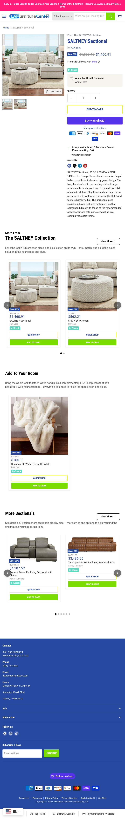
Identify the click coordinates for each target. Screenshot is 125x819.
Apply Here (81, 82)
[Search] (110, 16)
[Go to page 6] (69, 614)
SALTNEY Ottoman (78, 320)
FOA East (75, 47)
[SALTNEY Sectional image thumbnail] (7, 104)
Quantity (71, 90)
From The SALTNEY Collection (84, 35)
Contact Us (24, 798)
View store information (81, 155)
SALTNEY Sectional (20, 320)
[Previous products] (7, 305)
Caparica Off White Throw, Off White (30, 464)
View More (106, 241)
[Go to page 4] (64, 614)
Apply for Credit (88, 798)
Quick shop (34, 335)
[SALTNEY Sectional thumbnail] (20, 104)
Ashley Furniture (17, 579)
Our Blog (102, 798)
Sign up (52, 753)
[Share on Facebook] (69, 166)
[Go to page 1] (61, 353)
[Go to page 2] (64, 353)
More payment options (94, 128)
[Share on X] (74, 166)
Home (5, 27)
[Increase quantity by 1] (95, 98)
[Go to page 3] (61, 614)
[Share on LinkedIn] (80, 166)
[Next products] (117, 305)
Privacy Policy (51, 798)
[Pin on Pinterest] (85, 166)
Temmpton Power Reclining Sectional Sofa (91, 562)
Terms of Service (69, 798)
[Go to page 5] (66, 614)
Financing (37, 798)
